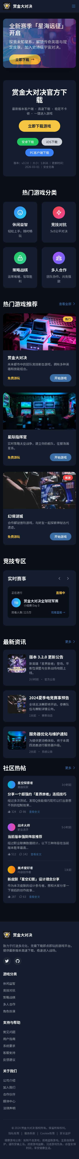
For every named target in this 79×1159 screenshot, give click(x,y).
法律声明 (9, 1108)
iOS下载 (52, 141)
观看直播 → (58, 612)
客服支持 (9, 1052)
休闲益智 (9, 983)
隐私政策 (13, 1133)
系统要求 (9, 1045)
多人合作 (9, 1004)
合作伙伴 (9, 1094)
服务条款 (29, 1133)
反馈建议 (9, 1059)
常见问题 (9, 1032)
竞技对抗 (9, 990)
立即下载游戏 (39, 126)
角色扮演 (9, 1011)
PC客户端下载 (39, 152)
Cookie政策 (47, 1133)
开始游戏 (60, 378)
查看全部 (65, 303)
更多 (68, 641)
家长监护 (65, 1133)
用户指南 (9, 1038)
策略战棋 (9, 997)
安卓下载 (28, 141)
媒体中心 (9, 1101)
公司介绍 (9, 1080)
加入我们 (9, 1087)
